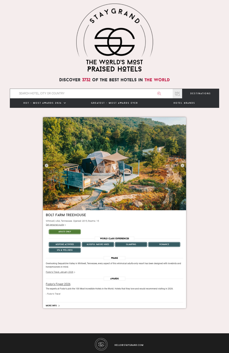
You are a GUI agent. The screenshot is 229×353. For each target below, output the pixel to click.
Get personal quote (55, 225)
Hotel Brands (184, 103)
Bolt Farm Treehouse (66, 215)
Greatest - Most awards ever (114, 103)
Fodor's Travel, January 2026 (59, 272)
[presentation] (46, 165)
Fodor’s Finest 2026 (58, 284)
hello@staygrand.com (128, 345)
